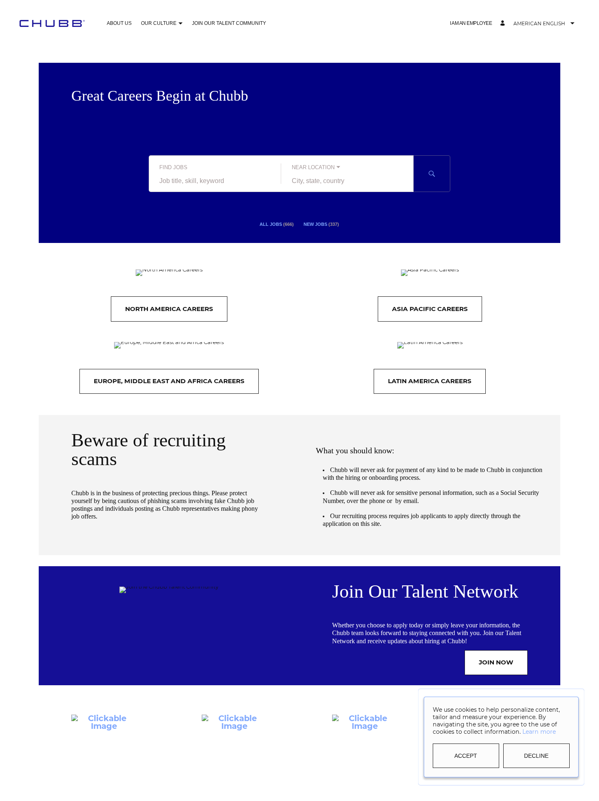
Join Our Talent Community (229, 23)
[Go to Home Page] (52, 23)
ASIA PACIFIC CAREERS (430, 309)
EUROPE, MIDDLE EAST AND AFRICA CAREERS (169, 381)
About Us (119, 23)
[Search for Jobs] (432, 173)
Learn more (539, 731)
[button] (180, 23)
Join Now (496, 662)
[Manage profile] (503, 23)
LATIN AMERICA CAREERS (429, 381)
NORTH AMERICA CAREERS (169, 309)
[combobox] (215, 181)
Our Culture (158, 23)
